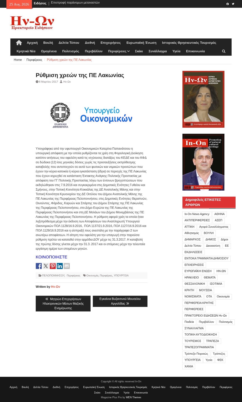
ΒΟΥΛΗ (209, 233)
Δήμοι (224, 239)
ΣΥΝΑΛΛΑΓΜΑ (194, 328)
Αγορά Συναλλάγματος (213, 226)
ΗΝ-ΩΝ (221, 271)
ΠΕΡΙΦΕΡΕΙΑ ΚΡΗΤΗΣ (199, 302)
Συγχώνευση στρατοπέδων (69, 3)
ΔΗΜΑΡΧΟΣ (193, 239)
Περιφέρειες (117, 51)
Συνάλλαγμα (158, 51)
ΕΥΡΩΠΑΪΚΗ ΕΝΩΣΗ (198, 271)
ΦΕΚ (220, 359)
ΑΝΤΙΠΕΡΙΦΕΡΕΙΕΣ (197, 220)
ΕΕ (227, 245)
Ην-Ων (67, 81)
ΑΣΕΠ (218, 220)
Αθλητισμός (192, 233)
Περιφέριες (106, 275)
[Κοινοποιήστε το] (39, 266)
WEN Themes (133, 397)
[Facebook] (227, 3)
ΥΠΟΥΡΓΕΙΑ (121, 275)
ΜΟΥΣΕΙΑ (205, 290)
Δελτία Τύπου (69, 43)
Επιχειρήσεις (111, 43)
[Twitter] (233, 3)
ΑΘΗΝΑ (219, 214)
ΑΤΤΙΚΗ (189, 226)
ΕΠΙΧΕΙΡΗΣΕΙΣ (194, 264)
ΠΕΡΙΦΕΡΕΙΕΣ (194, 309)
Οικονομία (92, 275)
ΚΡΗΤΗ (189, 290)
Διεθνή (90, 43)
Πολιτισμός (70, 51)
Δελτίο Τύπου (193, 245)
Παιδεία (189, 321)
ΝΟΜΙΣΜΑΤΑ (193, 296)
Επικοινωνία (195, 51)
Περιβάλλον (93, 51)
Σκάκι (139, 51)
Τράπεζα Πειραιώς (196, 353)
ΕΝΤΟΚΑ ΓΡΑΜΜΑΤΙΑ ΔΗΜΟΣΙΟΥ (207, 258)
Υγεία (176, 51)
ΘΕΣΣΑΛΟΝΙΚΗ (195, 283)
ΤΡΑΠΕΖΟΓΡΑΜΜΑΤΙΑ (199, 347)
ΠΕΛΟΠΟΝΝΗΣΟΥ (53, 275)
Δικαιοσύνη (213, 245)
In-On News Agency (197, 214)
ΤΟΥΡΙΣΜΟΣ (193, 341)
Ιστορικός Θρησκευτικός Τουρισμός (189, 43)
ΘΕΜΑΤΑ (210, 277)
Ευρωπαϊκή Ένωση (141, 43)
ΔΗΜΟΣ (211, 239)
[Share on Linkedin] (60, 266)
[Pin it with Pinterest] (53, 266)
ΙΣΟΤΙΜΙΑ (216, 283)
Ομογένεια (49, 51)
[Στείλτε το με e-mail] (67, 266)
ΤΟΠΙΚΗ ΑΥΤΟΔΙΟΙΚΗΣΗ (201, 334)
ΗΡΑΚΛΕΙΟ (192, 277)
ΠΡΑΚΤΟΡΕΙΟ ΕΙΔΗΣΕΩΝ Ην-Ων (206, 315)
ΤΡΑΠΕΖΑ (212, 341)
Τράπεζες (219, 353)
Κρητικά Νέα (26, 51)
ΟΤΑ (209, 296)
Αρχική (32, 43)
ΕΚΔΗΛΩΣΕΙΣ (193, 252)
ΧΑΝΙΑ (189, 366)
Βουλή (48, 43)
